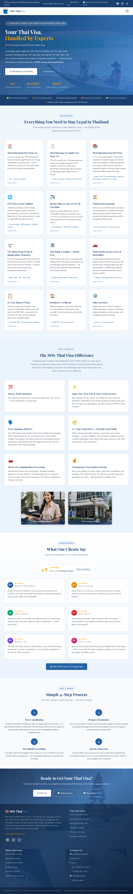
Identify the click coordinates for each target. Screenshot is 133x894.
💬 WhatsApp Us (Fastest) (21, 71)
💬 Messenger (89, 793)
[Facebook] (117, 3)
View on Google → (84, 569)
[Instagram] (122, 3)
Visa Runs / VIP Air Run (78, 836)
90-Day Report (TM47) (14, 863)
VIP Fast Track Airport (13, 854)
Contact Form (75, 858)
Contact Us (42, 793)
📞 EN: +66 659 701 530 (79, 867)
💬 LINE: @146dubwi (78, 876)
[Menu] (128, 11)
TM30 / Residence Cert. (14, 876)
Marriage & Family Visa (78, 823)
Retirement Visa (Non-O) (79, 819)
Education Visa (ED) (77, 828)
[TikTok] (127, 3)
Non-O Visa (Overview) (79, 815)
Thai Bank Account (12, 871)
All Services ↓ (49, 71)
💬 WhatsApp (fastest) (79, 854)
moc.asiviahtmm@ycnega (15, 834)
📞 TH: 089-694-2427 (78, 871)
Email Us (73, 863)
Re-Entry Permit (11, 867)
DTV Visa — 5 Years (77, 832)
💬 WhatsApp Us (65, 793)
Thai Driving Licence (13, 858)
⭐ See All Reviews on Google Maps (66, 666)
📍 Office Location (77, 880)
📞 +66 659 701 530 (72, 3)
